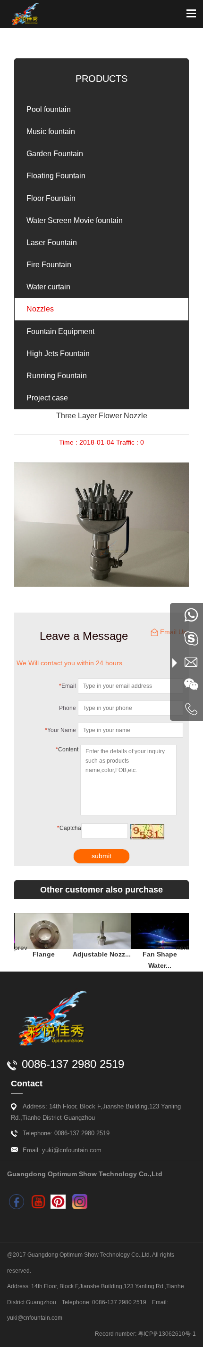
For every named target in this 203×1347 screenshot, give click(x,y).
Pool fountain (48, 109)
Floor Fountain (51, 198)
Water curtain (48, 287)
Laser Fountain (51, 243)
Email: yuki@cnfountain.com (62, 1150)
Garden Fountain (54, 154)
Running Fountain (56, 376)
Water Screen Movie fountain (74, 220)
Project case (47, 398)
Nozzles (40, 309)
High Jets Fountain (58, 354)
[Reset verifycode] (147, 831)
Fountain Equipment (60, 331)
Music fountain (50, 131)
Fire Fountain (48, 265)
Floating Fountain (55, 176)
